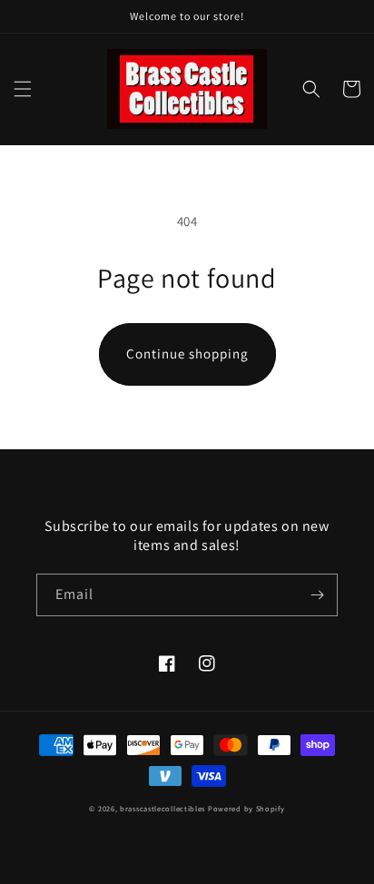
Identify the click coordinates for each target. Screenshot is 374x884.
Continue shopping (187, 353)
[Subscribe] (317, 595)
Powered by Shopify (246, 808)
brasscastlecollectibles (162, 808)
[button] (23, 89)
